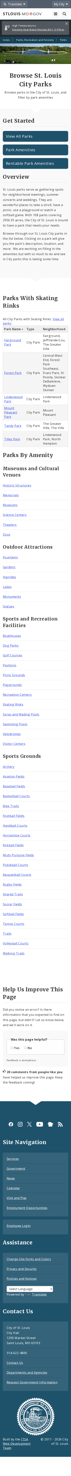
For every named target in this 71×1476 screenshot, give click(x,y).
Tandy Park (12, 426)
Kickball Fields (13, 845)
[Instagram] (20, 1124)
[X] (29, 1124)
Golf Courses (12, 655)
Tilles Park (12, 439)
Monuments (12, 597)
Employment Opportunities (27, 1208)
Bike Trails (11, 806)
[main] (35, 568)
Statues (8, 606)
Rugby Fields (12, 884)
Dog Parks (11, 645)
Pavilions (9, 665)
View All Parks (19, 136)
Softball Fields (13, 914)
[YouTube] (39, 1124)
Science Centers (15, 515)
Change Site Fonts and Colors (29, 1259)
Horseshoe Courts (16, 835)
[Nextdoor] (50, 1124)
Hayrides (9, 577)
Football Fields (13, 816)
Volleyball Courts (15, 943)
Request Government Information (32, 1382)
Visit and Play (17, 1198)
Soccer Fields (12, 904)
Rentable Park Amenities (30, 163)
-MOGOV (22, 13)
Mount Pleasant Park (10, 412)
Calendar (13, 1188)
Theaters (10, 525)
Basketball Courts (16, 796)
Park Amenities (20, 149)
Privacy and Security (22, 1269)
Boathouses (12, 636)
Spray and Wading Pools (21, 714)
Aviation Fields (13, 776)
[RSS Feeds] (60, 1124)
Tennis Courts (13, 924)
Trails (7, 934)
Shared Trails (13, 894)
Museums (10, 505)
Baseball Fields (14, 786)
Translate (39, 1294)
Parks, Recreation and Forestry (35, 40)
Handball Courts (15, 826)
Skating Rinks (13, 704)
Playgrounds (12, 685)
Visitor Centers (14, 744)
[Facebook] (11, 1124)
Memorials (11, 495)
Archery (8, 767)
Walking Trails (14, 953)
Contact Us (15, 1363)
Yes (17, 1048)
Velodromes (12, 734)
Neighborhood (54, 329)
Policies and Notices (22, 1279)
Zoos (6, 534)
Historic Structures (17, 485)
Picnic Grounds (14, 675)
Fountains (10, 557)
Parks (63, 40)
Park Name (12, 329)
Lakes (7, 587)
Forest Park (13, 373)
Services (13, 1159)
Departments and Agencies (27, 1372)
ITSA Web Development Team (16, 1443)
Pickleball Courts (15, 865)
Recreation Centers (17, 695)
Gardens (9, 567)
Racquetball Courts (17, 875)
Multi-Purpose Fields (18, 855)
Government (16, 1169)
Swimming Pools (15, 724)
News (11, 1178)
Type (30, 329)
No (30, 1048)
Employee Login (19, 1226)
